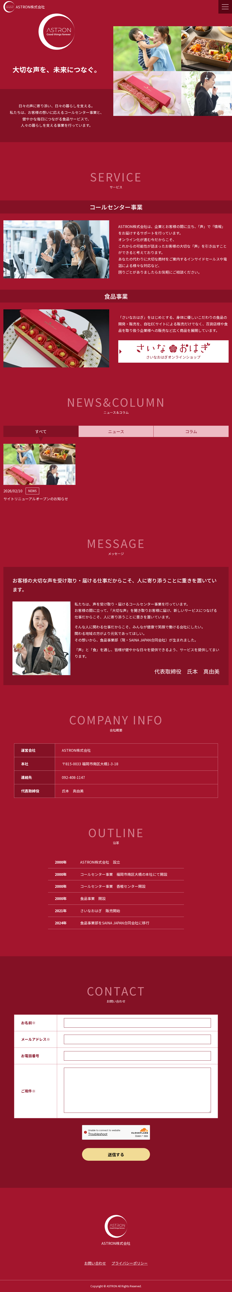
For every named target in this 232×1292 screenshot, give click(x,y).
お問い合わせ (95, 1263)
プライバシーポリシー (129, 1263)
